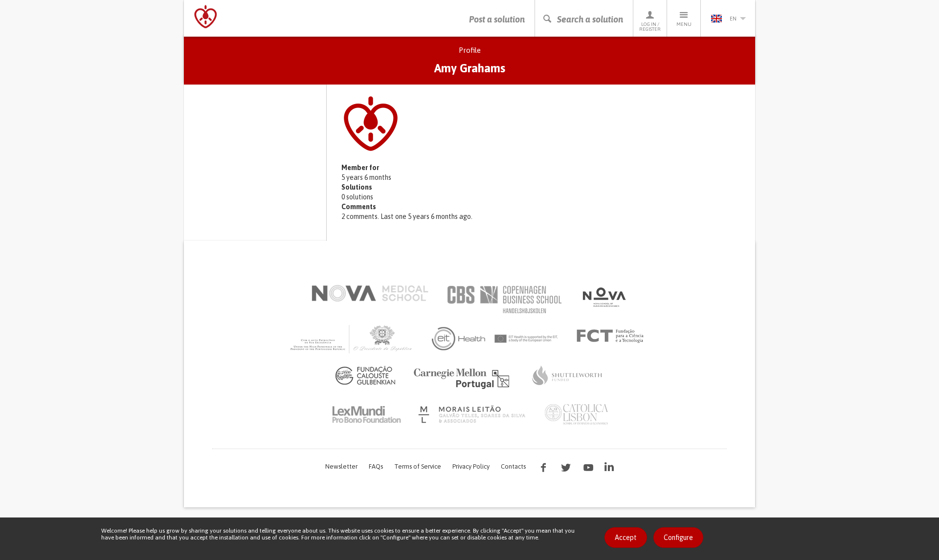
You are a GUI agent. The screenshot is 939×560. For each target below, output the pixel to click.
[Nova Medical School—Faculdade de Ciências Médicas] (370, 293)
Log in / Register (650, 27)
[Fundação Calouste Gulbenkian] (365, 375)
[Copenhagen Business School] (504, 299)
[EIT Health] (495, 338)
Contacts (513, 466)
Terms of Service (417, 466)
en (733, 19)
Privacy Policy (471, 466)
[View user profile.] (543, 123)
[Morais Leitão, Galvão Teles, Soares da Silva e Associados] (473, 414)
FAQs (376, 466)
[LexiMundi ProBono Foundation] (366, 414)
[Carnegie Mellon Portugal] (463, 377)
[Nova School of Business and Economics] (603, 297)
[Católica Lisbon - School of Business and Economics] (576, 414)
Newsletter (341, 466)
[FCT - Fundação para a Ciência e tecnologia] (612, 336)
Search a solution (590, 19)
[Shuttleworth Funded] (567, 375)
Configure (678, 537)
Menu (684, 24)
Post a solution (497, 19)
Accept (626, 537)
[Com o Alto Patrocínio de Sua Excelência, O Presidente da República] (352, 338)
